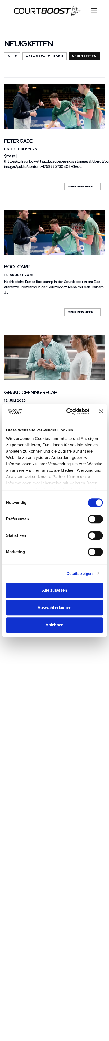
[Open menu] (94, 10)
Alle (12, 56)
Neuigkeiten (84, 56)
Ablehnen (54, 625)
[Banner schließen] (101, 411)
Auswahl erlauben (54, 607)
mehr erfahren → (82, 186)
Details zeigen (79, 573)
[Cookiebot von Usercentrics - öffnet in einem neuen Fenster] (67, 411)
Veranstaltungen (44, 56)
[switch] (95, 519)
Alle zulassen (54, 590)
